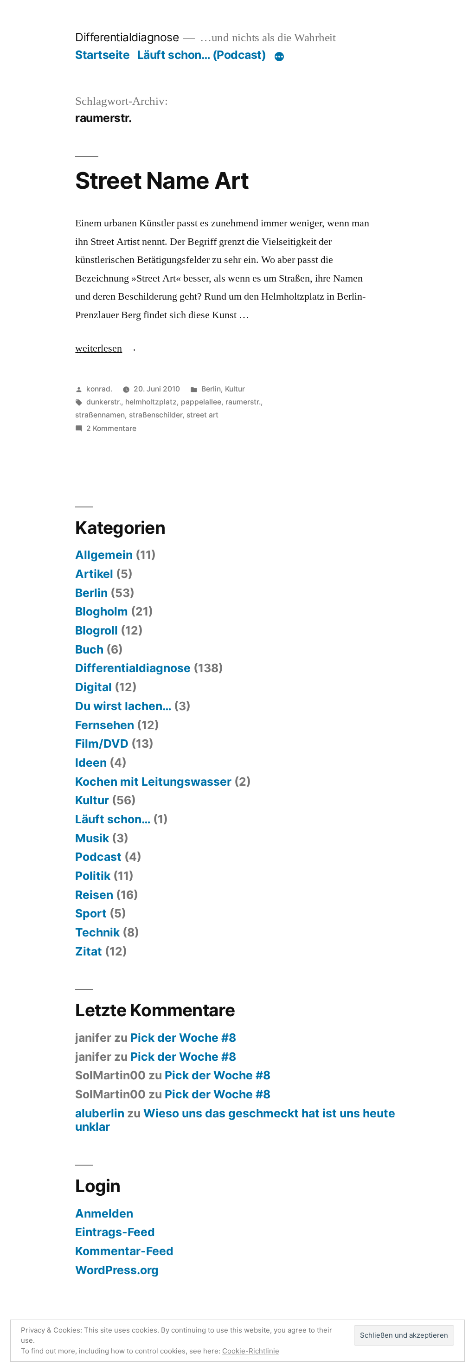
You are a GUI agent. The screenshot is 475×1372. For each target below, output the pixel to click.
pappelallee (201, 401)
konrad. (99, 389)
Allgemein (104, 555)
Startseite (102, 55)
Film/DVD (101, 743)
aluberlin (99, 1113)
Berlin (211, 389)
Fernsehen (104, 725)
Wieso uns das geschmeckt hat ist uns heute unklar (235, 1120)
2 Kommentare (111, 428)
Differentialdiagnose (127, 37)
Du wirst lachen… (123, 706)
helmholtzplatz (151, 401)
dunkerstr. (103, 401)
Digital (93, 687)
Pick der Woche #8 (183, 1038)
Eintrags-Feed (115, 1232)
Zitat (88, 951)
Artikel (94, 574)
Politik (92, 876)
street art (202, 414)
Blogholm (101, 611)
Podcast (98, 857)
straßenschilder (155, 414)
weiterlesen (98, 348)
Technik (97, 932)
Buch (89, 649)
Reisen (94, 895)
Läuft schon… (112, 819)
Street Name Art (161, 180)
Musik (92, 838)
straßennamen (100, 414)
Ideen (91, 762)
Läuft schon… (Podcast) (201, 55)
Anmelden (104, 1213)
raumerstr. (243, 401)
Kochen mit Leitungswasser (153, 782)
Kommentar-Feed (124, 1251)
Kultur (235, 389)
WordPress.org (117, 1270)
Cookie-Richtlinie (250, 1350)
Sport (91, 913)
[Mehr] (279, 56)
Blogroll (96, 630)
